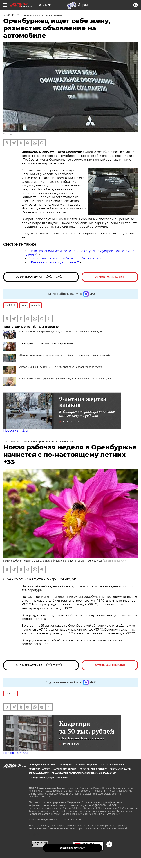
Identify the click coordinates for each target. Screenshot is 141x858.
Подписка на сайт (39, 769)
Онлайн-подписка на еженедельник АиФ (100, 765)
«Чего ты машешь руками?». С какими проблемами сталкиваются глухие (60, 367)
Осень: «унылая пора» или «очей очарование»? (46, 343)
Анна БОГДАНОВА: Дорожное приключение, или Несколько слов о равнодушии (65, 378)
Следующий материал (72, 848)
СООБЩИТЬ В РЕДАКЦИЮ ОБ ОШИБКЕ (49, 777)
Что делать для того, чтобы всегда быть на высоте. (67, 258)
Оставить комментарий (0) (110, 665)
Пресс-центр (66, 765)
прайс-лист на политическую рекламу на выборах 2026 (84, 773)
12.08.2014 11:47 (11, 15)
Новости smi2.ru (15, 430)
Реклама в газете (39, 773)
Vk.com (7, 134)
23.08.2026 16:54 (12, 441)
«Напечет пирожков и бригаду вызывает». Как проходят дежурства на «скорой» (64, 355)
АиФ (124, 560)
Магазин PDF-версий (64, 769)
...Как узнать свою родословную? (54, 262)
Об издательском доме (42, 765)
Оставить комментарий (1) (110, 277)
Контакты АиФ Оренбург (93, 769)
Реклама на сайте (120, 769)
